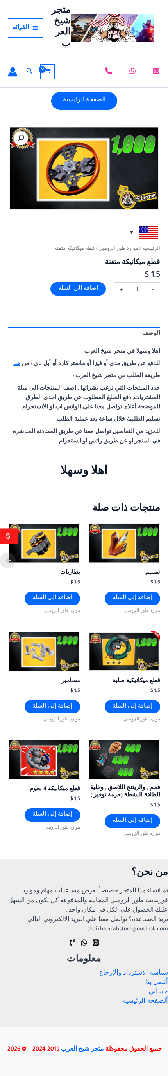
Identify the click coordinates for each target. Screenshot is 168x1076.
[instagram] (155, 71)
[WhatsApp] (84, 942)
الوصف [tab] (151, 334)
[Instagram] (95, 942)
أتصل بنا (157, 983)
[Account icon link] (13, 72)
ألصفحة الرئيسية (145, 1001)
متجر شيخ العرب (82, 1050)
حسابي (158, 992)
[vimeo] (107, 71)
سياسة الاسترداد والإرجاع (133, 973)
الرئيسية (151, 249)
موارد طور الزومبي (118, 249)
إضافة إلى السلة (78, 289)
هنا (16, 364)
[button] (28, 72)
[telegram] (72, 942)
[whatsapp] (131, 71)
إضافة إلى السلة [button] (132, 598)
